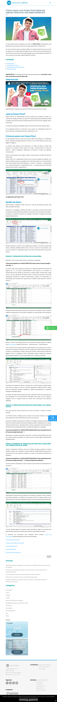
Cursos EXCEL (40, 682)
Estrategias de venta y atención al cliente (17, 603)
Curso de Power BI (11, 549)
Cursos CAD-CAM (40, 690)
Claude (8, 598)
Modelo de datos (11, 69)
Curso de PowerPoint (11, 546)
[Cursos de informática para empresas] (17, 655)
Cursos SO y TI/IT (41, 686)
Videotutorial (10, 63)
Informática (9, 608)
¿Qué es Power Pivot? (12, 65)
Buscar (49, 556)
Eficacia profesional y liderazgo (14, 600)
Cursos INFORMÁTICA (42, 680)
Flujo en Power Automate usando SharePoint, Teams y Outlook (23, 574)
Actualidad (9, 590)
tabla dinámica (12, 344)
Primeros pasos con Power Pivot (15, 67)
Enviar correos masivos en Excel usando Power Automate (21, 577)
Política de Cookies (44, 667)
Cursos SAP (39, 684)
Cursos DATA (39, 688)
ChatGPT (8, 595)
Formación (9, 605)
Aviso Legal (42, 669)
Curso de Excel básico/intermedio (15, 543)
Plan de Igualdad (10, 610)
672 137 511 (17, 674)
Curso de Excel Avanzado (12, 539)
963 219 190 (9, 674)
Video (7, 14)
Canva (7, 592)
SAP (7, 613)
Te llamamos (52, 419)
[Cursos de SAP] (17, 637)
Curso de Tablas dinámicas (13, 552)
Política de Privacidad (45, 665)
